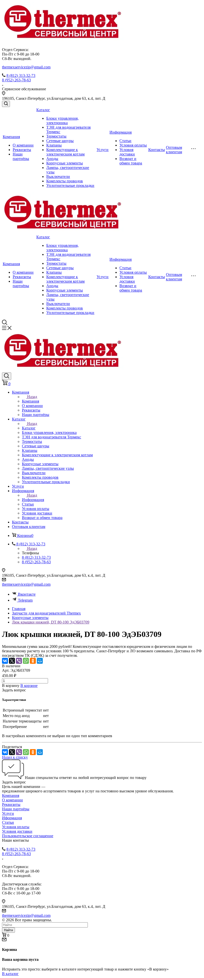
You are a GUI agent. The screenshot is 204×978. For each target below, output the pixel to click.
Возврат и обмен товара (130, 160)
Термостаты (56, 136)
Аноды (52, 158)
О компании (23, 145)
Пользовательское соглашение (27, 836)
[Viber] (19, 661)
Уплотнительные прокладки (70, 185)
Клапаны (54, 145)
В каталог (10, 974)
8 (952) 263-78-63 (16, 80)
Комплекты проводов (64, 181)
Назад (32, 397)
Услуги (102, 150)
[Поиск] (6, 104)
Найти (8, 930)
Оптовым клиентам (174, 149)
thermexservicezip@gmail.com (26, 67)
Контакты (156, 150)
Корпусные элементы (64, 163)
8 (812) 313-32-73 (20, 75)
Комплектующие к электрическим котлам (65, 152)
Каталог (43, 110)
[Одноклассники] (33, 661)
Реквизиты (22, 150)
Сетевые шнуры (60, 141)
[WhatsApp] (26, 661)
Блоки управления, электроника (62, 120)
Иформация (12, 818)
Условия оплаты (133, 145)
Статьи (125, 141)
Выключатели (58, 176)
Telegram (25, 600)
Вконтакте (27, 594)
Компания (11, 137)
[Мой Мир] (40, 661)
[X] (12, 661)
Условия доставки (127, 152)
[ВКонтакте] (5, 661)
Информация (120, 132)
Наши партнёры (21, 156)
